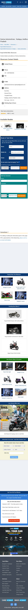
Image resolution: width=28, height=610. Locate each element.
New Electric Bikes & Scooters (14, 359)
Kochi (8, 568)
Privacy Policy (22, 592)
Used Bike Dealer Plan (6, 590)
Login (22, 2)
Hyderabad (9, 564)
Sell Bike (3, 6)
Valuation (14, 6)
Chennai (4, 568)
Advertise (21, 586)
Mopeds (18, 570)
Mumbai (4, 566)
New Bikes (24, 6)
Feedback (23, 588)
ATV (17, 572)
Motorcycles (18, 566)
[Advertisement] (14, 23)
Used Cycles (8, 574)
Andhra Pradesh (18, 2)
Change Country (19, 594)
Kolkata (3, 574)
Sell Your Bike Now (14, 520)
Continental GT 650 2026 (20, 129)
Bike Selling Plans (6, 586)
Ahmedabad (4, 572)
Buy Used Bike (8, 6)
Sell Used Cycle (5, 592)
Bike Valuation (5, 583)
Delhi (3, 570)
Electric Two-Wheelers (21, 564)
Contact (18, 588)
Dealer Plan (19, 6)
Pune (8, 566)
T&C (17, 592)
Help (17, 586)
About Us (18, 581)
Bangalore (4, 564)
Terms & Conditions (16, 164)
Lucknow (7, 570)
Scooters (18, 568)
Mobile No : (4, 152)
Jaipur (9, 572)
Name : (3, 146)
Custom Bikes (19, 574)
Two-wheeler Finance (6, 581)
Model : (3, 158)
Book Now (23, 168)
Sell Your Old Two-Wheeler (14, 492)
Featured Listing (5, 588)
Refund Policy (19, 590)
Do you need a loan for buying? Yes (9, 162)
